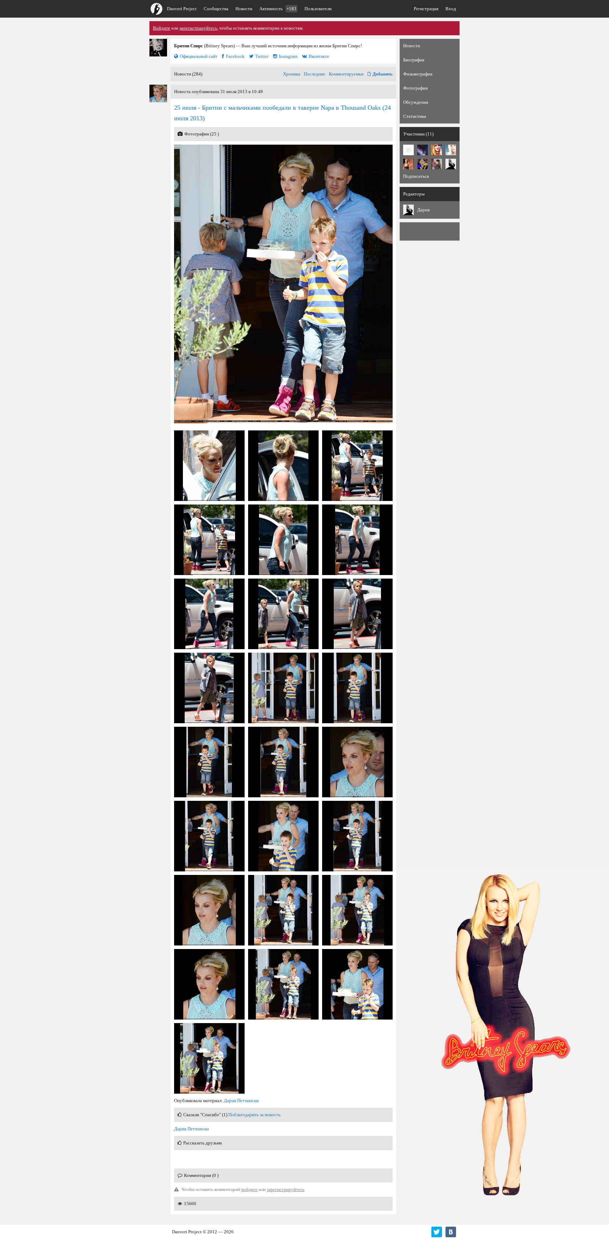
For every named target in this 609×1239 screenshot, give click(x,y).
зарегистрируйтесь (198, 28)
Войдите (161, 28)
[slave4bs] (408, 164)
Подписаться (416, 176)
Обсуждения (415, 102)
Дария (423, 209)
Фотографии (415, 88)
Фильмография (417, 74)
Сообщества (216, 8)
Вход (450, 8)
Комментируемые (346, 74)
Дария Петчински (241, 1100)
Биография (413, 59)
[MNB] (408, 150)
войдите (249, 1189)
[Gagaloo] (422, 150)
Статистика (414, 116)
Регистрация (426, 8)
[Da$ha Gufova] (422, 164)
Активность (277, 8)
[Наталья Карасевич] (436, 164)
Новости (243, 8)
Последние (314, 74)
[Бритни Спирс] (158, 47)
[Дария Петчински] (450, 164)
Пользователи (318, 8)
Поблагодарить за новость (254, 1114)
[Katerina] (436, 150)
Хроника (291, 74)
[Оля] (450, 150)
